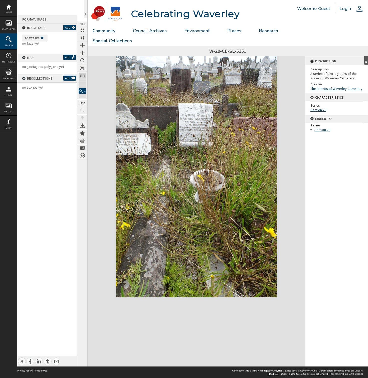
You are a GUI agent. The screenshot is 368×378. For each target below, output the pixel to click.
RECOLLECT (273, 373)
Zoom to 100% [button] (82, 68)
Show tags (32, 38)
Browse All (9, 29)
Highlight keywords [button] (82, 118)
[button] (82, 91)
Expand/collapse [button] (366, 60)
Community (104, 30)
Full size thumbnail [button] (82, 30)
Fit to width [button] (82, 45)
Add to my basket (82, 140)
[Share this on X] (22, 358)
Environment (197, 30)
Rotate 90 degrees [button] (82, 60)
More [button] (9, 128)
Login (9, 95)
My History (8, 62)
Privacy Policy (24, 370)
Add (67, 27)
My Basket (9, 78)
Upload (8, 111)
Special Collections (112, 40)
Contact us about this (82, 148)
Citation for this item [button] (82, 155)
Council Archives (150, 30)
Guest (324, 8)
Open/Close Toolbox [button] (85, 9)
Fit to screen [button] (82, 38)
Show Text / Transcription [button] (82, 103)
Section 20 (318, 110)
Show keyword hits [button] (82, 110)
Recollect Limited (319, 373)
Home (9, 12)
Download (82, 125)
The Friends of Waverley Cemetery (336, 88)
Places (234, 30)
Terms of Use (40, 370)
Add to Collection (82, 133)
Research (268, 30)
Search (9, 45)
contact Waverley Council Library (309, 370)
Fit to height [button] (82, 53)
